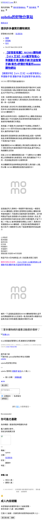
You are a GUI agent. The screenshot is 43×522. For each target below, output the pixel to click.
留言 (19, 371)
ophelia (3, 359)
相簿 (7, 38)
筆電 (15, 346)
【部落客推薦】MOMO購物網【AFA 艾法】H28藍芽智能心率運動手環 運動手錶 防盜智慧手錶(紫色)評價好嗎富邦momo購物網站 (23, 60)
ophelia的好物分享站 (17, 17)
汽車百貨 (12, 346)
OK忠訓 (7, 346)
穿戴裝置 (18, 377)
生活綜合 (18, 34)
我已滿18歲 (5, 518)
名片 (7, 43)
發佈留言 (4, 398)
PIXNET (10, 489)
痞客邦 (14, 371)
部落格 (8, 41)
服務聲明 (24, 491)
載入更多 (4, 385)
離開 (12, 518)
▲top (3, 381)
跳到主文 (4, 23)
